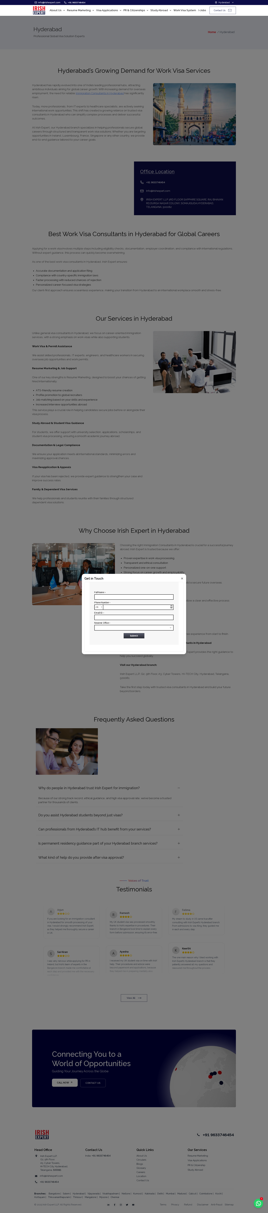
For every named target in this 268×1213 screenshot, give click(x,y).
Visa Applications (107, 10)
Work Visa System (184, 10)
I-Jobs (202, 10)
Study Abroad (159, 10)
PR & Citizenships (134, 10)
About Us (55, 10)
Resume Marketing (79, 10)
